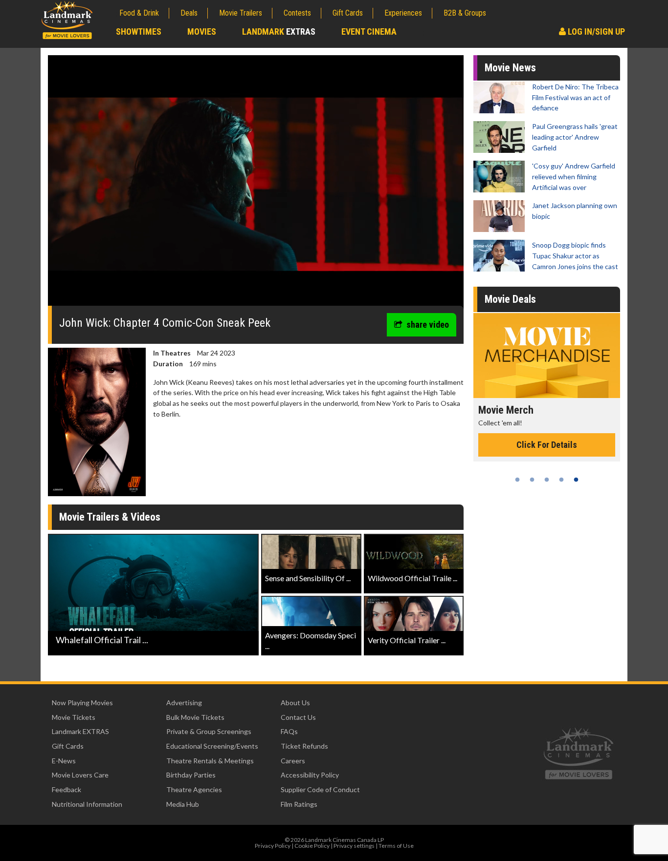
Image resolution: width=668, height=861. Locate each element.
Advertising (184, 702)
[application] (256, 184)
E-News (64, 760)
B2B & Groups (465, 13)
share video (427, 324)
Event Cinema (369, 31)
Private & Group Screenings (208, 731)
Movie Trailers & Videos (109, 517)
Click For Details (546, 455)
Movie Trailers (240, 13)
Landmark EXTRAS (80, 731)
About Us (295, 702)
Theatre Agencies (194, 789)
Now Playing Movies (82, 702)
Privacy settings (354, 845)
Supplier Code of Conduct (320, 789)
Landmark (278, 31)
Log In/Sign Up (595, 31)
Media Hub (182, 804)
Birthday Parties (191, 775)
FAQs (289, 731)
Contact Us (298, 717)
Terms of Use (396, 845)
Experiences (403, 13)
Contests (297, 13)
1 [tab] (517, 479)
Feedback (66, 789)
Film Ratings (299, 804)
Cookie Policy (312, 845)
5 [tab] (576, 479)
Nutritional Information (87, 804)
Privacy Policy (272, 845)
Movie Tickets (73, 717)
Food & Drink (139, 13)
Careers (293, 760)
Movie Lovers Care (80, 775)
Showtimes (138, 31)
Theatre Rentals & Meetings (210, 760)
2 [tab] (532, 479)
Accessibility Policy (310, 775)
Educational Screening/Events (212, 746)
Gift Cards (348, 13)
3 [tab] (547, 479)
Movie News (510, 68)
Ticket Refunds (304, 746)
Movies (201, 31)
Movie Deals (510, 299)
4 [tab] (561, 479)
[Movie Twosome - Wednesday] (546, 355)
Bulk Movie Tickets (195, 717)
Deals (189, 13)
